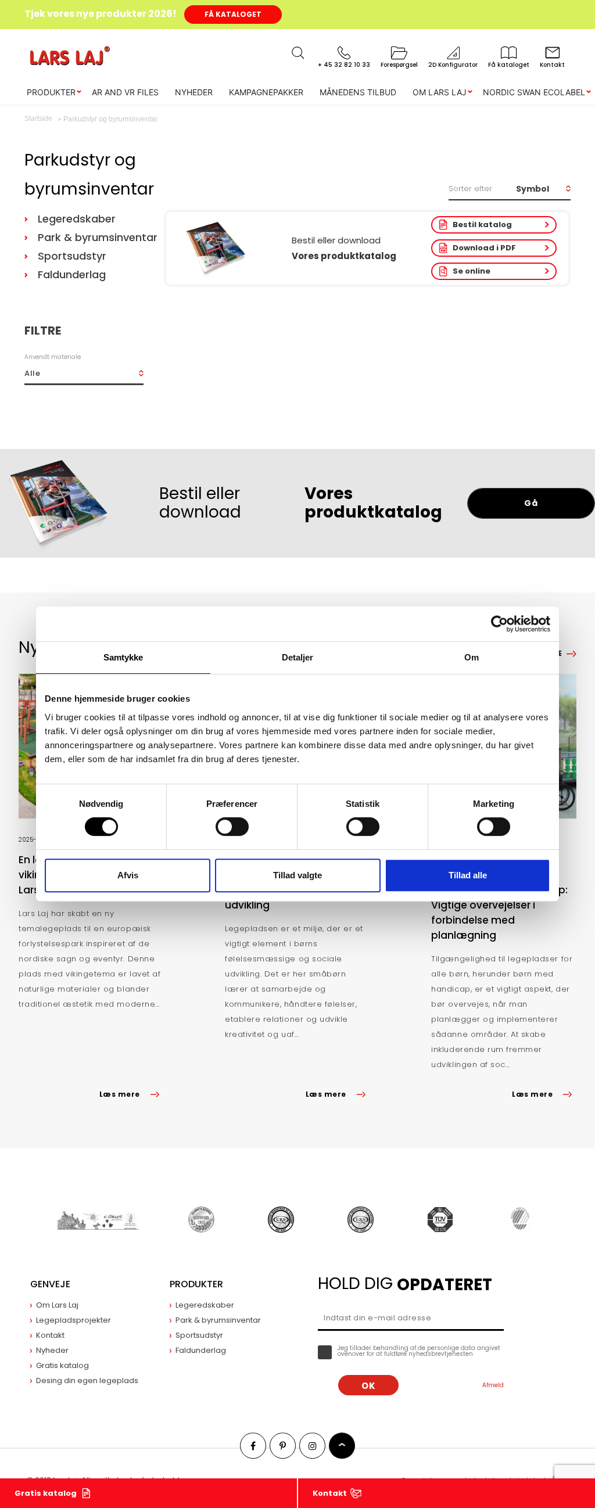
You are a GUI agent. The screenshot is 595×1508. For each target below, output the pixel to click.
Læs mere (119, 1094)
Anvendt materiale (52, 357)
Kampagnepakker (266, 92)
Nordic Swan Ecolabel (534, 92)
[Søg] (298, 53)
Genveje (50, 1284)
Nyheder (194, 92)
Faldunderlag (72, 274)
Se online (471, 271)
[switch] (232, 826)
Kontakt (330, 1493)
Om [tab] (471, 657)
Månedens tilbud (358, 92)
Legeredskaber (77, 218)
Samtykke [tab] (123, 657)
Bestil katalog (482, 224)
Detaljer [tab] (298, 657)
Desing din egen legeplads (87, 1380)
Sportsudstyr (72, 256)
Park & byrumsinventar (95, 237)
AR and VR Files (125, 92)
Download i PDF (484, 247)
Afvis (127, 875)
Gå (530, 503)
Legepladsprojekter (73, 1320)
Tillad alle (468, 875)
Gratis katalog (46, 1493)
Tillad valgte (297, 875)
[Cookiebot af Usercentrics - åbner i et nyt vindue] (499, 624)
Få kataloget (233, 14)
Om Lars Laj (440, 92)
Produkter (51, 92)
